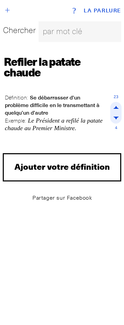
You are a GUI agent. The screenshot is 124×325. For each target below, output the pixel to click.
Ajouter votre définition (62, 166)
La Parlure (102, 10)
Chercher (19, 30)
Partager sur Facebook (62, 198)
